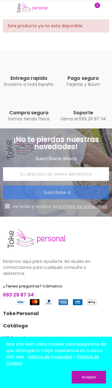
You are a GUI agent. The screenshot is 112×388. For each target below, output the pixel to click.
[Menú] (6, 8)
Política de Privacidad (50, 357)
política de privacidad (82, 206)
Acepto (89, 377)
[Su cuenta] (106, 8)
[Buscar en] (85, 8)
